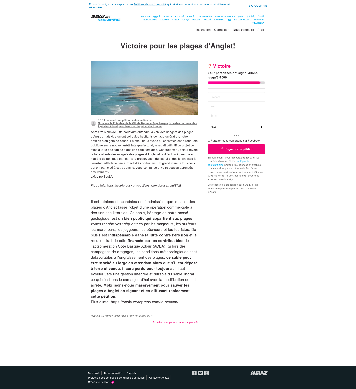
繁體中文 (250, 16)
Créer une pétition (99, 382)
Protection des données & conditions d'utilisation (116, 377)
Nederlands (150, 20)
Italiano (164, 20)
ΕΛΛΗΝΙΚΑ (219, 20)
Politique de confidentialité (150, 4)
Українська (258, 23)
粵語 (229, 20)
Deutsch (167, 16)
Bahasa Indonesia (225, 16)
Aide (261, 29)
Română (207, 20)
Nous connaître (243, 29)
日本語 (261, 16)
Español (192, 16)
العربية (156, 16)
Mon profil (94, 373)
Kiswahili (259, 20)
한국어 (240, 16)
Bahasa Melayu (242, 20)
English (145, 16)
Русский (179, 16)
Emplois (131, 373)
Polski (196, 20)
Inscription (203, 29)
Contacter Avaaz (159, 377)
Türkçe (186, 20)
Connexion (221, 29)
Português (206, 16)
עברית (175, 19)
